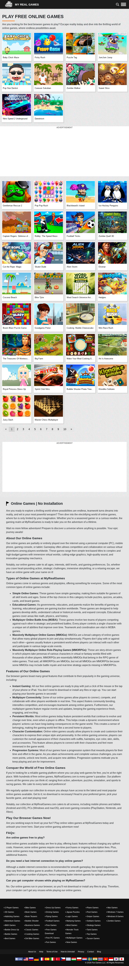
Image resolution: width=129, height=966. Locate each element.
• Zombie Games (113, 921)
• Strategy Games (93, 925)
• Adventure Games (12, 921)
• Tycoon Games (93, 938)
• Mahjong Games (73, 921)
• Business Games (32, 925)
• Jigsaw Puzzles (72, 912)
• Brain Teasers (30, 916)
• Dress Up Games (53, 908)
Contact (90, 952)
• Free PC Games (52, 938)
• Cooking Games (31, 934)
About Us (32, 952)
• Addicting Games (11, 916)
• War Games (112, 908)
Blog (99, 952)
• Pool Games (91, 912)
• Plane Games (92, 908)
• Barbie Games (10, 934)
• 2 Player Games (11, 908)
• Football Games (52, 921)
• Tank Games (92, 930)
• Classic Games (31, 930)
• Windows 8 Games (114, 916)
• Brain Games (30, 912)
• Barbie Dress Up (11, 930)
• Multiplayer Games (73, 938)
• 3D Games (9, 912)
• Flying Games (51, 916)
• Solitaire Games (93, 921)
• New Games (71, 942)
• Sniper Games (92, 916)
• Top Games (91, 934)
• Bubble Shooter (31, 921)
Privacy (81, 952)
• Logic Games (71, 916)
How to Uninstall (68, 952)
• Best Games (9, 938)
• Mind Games (71, 925)
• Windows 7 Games (114, 912)
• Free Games (50, 925)
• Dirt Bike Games (31, 938)
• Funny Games (71, 908)
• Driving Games (52, 912)
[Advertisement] (64, 151)
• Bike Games (30, 908)
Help (41, 952)
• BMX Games (10, 925)
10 (64, 429)
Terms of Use (52, 952)
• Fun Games (50, 942)
